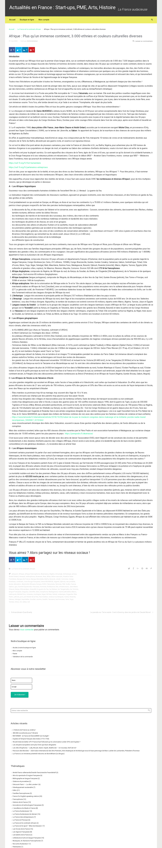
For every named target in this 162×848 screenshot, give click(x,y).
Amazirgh (58, 574)
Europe (39, 584)
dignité (56, 581)
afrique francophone (32, 574)
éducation (17, 584)
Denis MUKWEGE (47, 581)
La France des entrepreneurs (23, 817)
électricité (25, 584)
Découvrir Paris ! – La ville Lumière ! (25, 784)
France (73, 584)
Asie (44, 576)
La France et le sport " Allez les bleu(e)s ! (27, 826)
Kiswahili (33, 589)
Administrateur (32, 41)
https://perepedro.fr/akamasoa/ (79, 433)
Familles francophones (21, 793)
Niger (44, 594)
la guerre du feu (43, 589)
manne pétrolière (64, 592)
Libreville (32, 592)
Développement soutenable (23, 787)
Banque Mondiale (37, 579)
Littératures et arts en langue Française (27, 838)
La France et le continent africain (29, 29)
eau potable (70, 581)
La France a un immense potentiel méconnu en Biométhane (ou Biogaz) (39, 754)
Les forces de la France (21, 829)
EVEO (44, 584)
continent (19, 581)
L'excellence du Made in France (24, 808)
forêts (68, 584)
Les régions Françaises (21, 832)
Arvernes (39, 576)
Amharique (67, 574)
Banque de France (23, 579)
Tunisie (11, 602)
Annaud (22, 576)
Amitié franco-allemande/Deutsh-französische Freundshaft (34, 772)
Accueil (11, 29)
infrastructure (64, 587)
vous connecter (27, 629)
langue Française (15, 592)
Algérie (52, 574)
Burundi (52, 579)
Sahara (11, 599)
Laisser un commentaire (144, 41)
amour (74, 574)
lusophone (44, 592)
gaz (16, 587)
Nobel (55, 594)
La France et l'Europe (20, 820)
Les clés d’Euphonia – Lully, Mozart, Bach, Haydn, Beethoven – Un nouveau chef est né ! (44, 748)
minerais (30, 594)
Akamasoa (45, 574)
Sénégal (18, 599)
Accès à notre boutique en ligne (24, 648)
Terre (67, 599)
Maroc (74, 592)
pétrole (16, 597)
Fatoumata (51, 584)
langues (25, 592)
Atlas (49, 576)
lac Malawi (53, 589)
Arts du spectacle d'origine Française (26, 775)
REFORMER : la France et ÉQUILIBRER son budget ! (31, 736)
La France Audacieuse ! (21, 811)
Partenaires (17, 847)
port (21, 597)
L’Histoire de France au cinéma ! (24, 730)
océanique (61, 594)
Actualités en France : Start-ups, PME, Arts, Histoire (62, 7)
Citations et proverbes (21, 781)
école (11, 584)
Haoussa (36, 587)
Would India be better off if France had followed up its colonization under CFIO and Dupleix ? (46, 742)
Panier (15, 654)
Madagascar (53, 592)
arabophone (30, 576)
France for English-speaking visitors (26, 796)
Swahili (44, 599)
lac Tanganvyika (63, 589)
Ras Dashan (43, 597)
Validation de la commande (23, 657)
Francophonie (18, 799)
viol (28, 602)
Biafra (46, 579)
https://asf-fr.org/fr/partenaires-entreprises (28, 167)
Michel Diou (21, 594)
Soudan (33, 599)
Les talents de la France (21, 835)
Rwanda (73, 597)
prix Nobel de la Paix (31, 597)
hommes (43, 587)
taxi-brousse (60, 599)
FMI (63, 584)
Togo (71, 599)
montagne (37, 594)
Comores (64, 579)
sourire (39, 599)
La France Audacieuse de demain (25, 814)
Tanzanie (51, 599)
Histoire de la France (20, 802)
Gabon (11, 587)
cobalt (58, 579)
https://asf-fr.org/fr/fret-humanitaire (25, 163)
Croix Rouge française (32, 581)
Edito (14, 790)
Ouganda (69, 594)
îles (57, 587)
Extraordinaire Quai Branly (21, 612)
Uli (21, 602)
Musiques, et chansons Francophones (27, 841)
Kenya (17, 589)
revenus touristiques (56, 597)
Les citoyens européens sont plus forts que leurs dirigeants (34, 745)
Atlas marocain (56, 576)
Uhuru (17, 602)
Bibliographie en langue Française (25, 778)
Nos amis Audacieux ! (20, 844)
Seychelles (25, 599)
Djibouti (63, 581)
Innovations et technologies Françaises (27, 805)
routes (66, 597)
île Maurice (51, 587)
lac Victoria (74, 589)
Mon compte (17, 651)
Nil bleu (49, 594)
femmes (58, 584)
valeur (24, 602)
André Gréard (14, 576)
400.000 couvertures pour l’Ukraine (25, 733)
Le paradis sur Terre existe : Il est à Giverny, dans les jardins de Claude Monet (120, 612)
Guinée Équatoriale (25, 587)
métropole (12, 594)
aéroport (15, 574)
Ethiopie (33, 584)
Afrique (21, 574)
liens (37, 592)
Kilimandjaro (24, 589)
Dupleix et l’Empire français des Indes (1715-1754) (31, 739)
